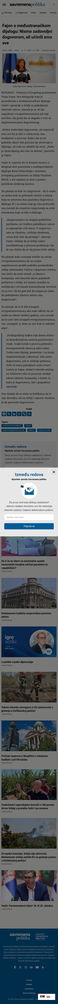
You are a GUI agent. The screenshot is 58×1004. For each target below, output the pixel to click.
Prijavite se (29, 526)
